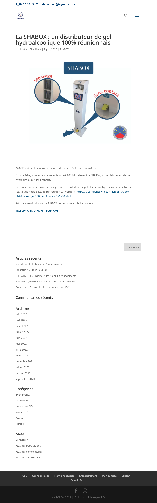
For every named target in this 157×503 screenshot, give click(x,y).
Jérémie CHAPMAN (30, 49)
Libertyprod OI (96, 497)
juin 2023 (21, 314)
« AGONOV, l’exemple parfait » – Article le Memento (45, 281)
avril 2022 (22, 349)
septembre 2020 (25, 379)
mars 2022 (22, 355)
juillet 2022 (22, 332)
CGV (24, 476)
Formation (22, 400)
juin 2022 (21, 337)
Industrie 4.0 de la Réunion (31, 270)
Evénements (23, 394)
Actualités (76, 480)
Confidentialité (40, 476)
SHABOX (64, 49)
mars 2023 (22, 326)
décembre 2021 (25, 361)
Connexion (22, 439)
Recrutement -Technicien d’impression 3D (40, 264)
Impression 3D (24, 406)
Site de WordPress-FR (28, 457)
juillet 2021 (22, 367)
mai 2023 (21, 320)
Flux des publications (28, 445)
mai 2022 (21, 343)
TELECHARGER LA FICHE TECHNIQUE (37, 210)
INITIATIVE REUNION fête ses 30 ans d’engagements (46, 276)
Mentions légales (64, 476)
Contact (126, 476)
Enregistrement (88, 476)
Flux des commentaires (29, 451)
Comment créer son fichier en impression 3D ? (43, 287)
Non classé (22, 412)
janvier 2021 (23, 373)
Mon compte (109, 476)
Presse (19, 418)
